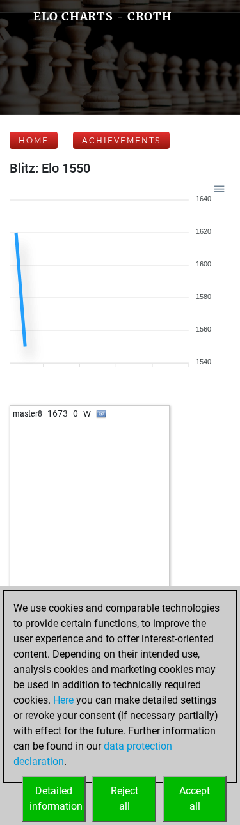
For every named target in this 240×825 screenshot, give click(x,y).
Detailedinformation (56, 798)
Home (34, 140)
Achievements (121, 140)
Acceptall (194, 798)
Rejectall (124, 798)
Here (63, 700)
